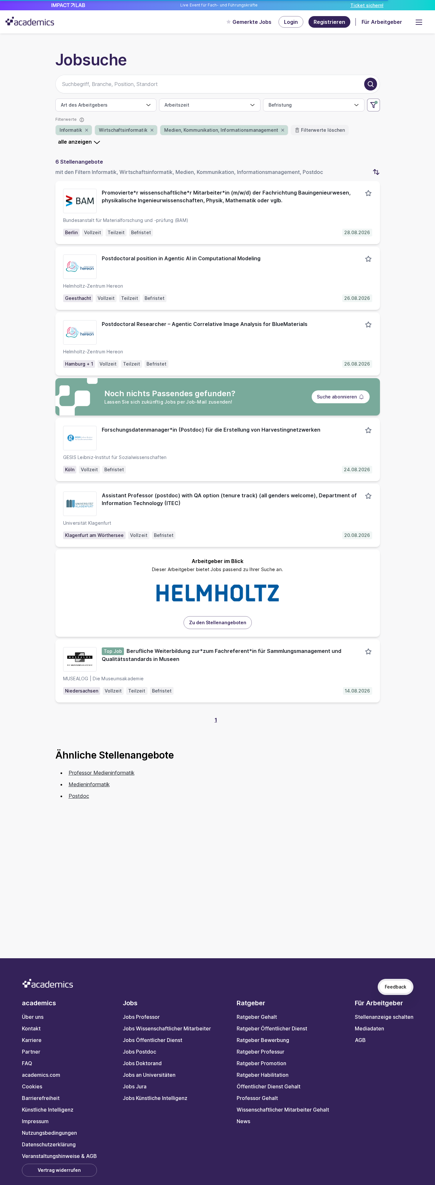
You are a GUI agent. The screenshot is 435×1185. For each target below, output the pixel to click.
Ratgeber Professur (260, 1051)
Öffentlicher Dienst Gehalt (268, 1086)
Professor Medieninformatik (102, 772)
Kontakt (31, 1028)
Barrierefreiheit (41, 1098)
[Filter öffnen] (373, 105)
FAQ (27, 1063)
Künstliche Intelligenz (47, 1109)
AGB (360, 1040)
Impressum (35, 1121)
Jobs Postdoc (139, 1051)
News (243, 1121)
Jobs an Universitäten (149, 1075)
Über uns (32, 1017)
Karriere (32, 1040)
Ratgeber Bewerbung (263, 1040)
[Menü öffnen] (419, 22)
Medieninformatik (89, 784)
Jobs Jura (135, 1086)
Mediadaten (369, 1028)
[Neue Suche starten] (370, 84)
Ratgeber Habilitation (262, 1075)
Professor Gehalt (257, 1098)
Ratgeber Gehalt (257, 1017)
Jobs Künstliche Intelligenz (155, 1098)
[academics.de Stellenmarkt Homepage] (29, 21)
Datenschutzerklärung (49, 1144)
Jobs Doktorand (142, 1063)
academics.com (41, 1075)
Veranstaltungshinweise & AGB (59, 1156)
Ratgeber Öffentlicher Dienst (272, 1028)
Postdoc (79, 796)
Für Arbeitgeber (382, 22)
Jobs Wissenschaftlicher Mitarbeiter (167, 1028)
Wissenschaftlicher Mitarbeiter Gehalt (283, 1109)
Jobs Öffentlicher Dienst (152, 1040)
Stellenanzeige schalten (384, 1017)
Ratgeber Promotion (261, 1063)
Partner (31, 1051)
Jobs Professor (141, 1017)
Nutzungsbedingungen (49, 1133)
